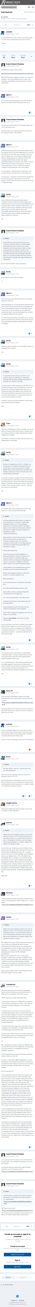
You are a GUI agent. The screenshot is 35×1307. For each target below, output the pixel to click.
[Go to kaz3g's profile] (3, 195)
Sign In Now (17, 1266)
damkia (8, 917)
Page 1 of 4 (17, 25)
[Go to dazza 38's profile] (3, 692)
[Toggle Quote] (4, 238)
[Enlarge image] (17, 703)
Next (29, 25)
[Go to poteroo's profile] (3, 823)
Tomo (8, 423)
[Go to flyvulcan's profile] (3, 894)
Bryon (8, 757)
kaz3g (8, 194)
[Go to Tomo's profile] (3, 424)
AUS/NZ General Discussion (19, 18)
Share (9, 1277)
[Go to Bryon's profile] (3, 758)
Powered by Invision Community (17, 1304)
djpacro (9, 95)
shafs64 (5, 17)
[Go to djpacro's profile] (3, 96)
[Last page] (32, 25)
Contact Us (14, 1300)
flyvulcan (9, 893)
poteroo (9, 822)
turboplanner (11, 984)
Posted (12, 34)
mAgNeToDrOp (11, 803)
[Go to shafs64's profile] (3, 33)
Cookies (21, 1300)
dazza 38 (9, 691)
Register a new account (17, 1254)
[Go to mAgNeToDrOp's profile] (3, 804)
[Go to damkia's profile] (3, 918)
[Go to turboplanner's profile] (3, 985)
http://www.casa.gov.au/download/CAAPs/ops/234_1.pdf (17, 73)
